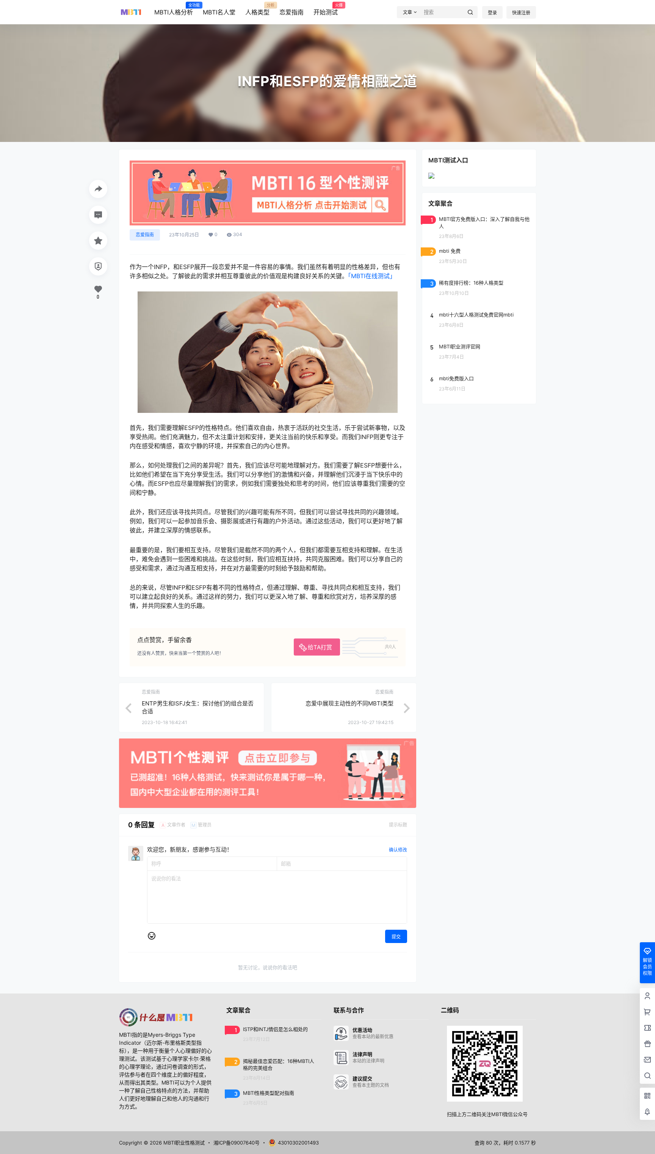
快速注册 (521, 13)
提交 (396, 937)
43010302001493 (298, 1143)
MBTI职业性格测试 (183, 1143)
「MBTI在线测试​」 (372, 276)
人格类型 (257, 9)
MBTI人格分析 (173, 9)
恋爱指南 (291, 12)
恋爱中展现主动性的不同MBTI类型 (349, 703)
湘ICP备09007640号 (236, 1143)
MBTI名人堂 (219, 12)
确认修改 (398, 850)
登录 (492, 13)
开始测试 (325, 9)
